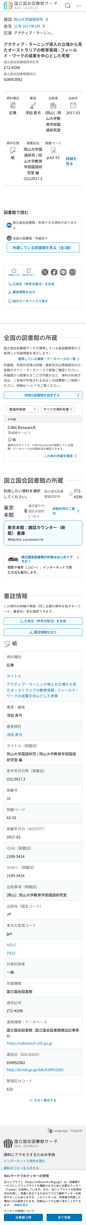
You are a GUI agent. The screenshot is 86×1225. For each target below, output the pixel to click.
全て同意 (64, 1217)
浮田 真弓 (14, 734)
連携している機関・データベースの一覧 (47, 358)
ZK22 (11, 953)
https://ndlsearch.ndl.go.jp (29, 1043)
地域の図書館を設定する (42, 395)
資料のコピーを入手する (21, 1168)
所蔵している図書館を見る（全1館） (43, 247)
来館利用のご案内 (64, 510)
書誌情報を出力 (24, 292)
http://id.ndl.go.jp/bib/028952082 (35, 1069)
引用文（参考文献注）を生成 (33, 284)
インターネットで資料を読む (24, 1161)
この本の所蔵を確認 (58, 455)
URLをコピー (29, 275)
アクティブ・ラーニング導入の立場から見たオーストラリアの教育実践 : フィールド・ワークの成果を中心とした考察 (43, 689)
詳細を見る (71, 161)
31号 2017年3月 (27, 26)
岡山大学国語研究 (28, 19)
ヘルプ (31, 385)
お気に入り (14, 275)
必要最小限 (23, 1217)
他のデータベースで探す (30, 301)
